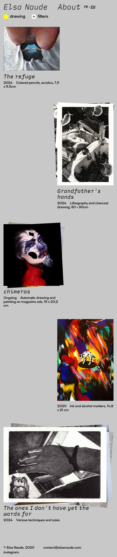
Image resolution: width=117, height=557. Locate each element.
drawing (17, 16)
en (92, 7)
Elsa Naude (26, 7)
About (71, 7)
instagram (11, 552)
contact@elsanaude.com (62, 547)
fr (86, 7)
